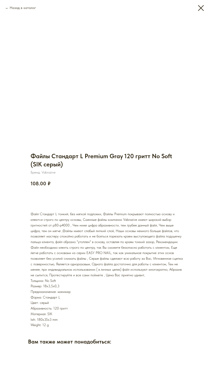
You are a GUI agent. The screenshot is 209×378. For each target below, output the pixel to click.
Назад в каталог (23, 8)
